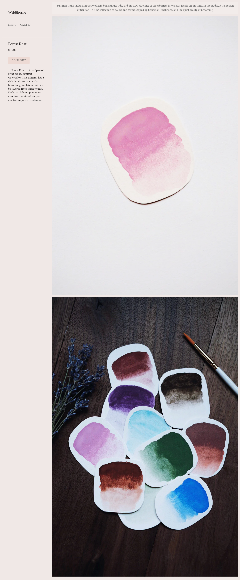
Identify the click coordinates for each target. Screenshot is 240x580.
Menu (12, 24)
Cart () (25, 24)
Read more (35, 100)
